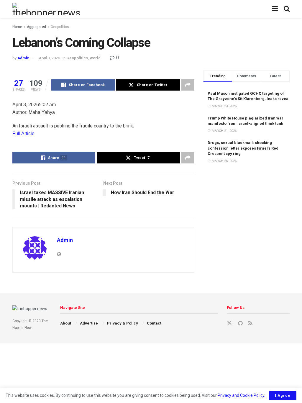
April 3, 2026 (49, 58)
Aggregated (36, 27)
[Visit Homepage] (47, 9)
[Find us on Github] (240, 323)
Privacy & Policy (122, 323)
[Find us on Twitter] (229, 323)
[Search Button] (287, 9)
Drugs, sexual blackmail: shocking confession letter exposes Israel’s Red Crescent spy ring (243, 147)
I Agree (282, 395)
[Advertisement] (246, 198)
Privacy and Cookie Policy (241, 395)
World (95, 58)
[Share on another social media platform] (187, 85)
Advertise (89, 323)
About (65, 323)
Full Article (23, 133)
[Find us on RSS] (250, 323)
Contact (154, 323)
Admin (23, 58)
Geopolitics (60, 27)
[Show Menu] (275, 9)
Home (17, 27)
